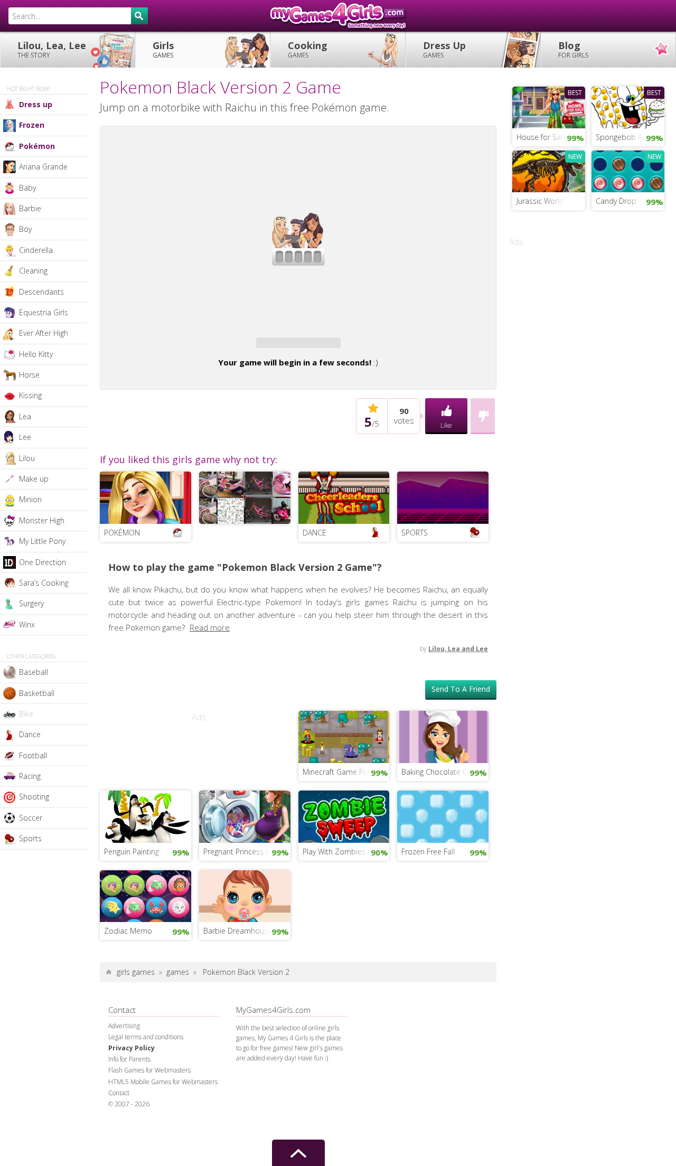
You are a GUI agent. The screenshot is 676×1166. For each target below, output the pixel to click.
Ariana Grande (43, 167)
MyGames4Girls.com (338, 16)
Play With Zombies (334, 882)
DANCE (314, 563)
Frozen (31, 125)
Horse (29, 375)
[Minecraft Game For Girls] (344, 766)
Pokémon (37, 146)
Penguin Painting (131, 882)
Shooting (34, 797)
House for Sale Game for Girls (551, 137)
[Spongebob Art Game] (628, 106)
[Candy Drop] (628, 170)
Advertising (124, 1056)
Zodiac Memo (128, 961)
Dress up (35, 104)
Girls (163, 49)
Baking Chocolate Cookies (445, 802)
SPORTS (414, 563)
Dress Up (444, 49)
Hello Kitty (36, 354)
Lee (25, 437)
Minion (30, 499)
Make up (34, 479)
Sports (30, 838)
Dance (30, 734)
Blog (573, 49)
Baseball (33, 672)
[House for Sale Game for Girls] (548, 106)
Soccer (30, 818)
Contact (118, 1123)
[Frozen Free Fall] (443, 846)
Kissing (30, 395)
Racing (30, 776)
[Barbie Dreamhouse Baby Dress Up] (244, 925)
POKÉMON (122, 563)
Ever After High (43, 333)
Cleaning (33, 271)
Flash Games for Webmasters (149, 1100)
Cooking (307, 49)
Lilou (27, 458)
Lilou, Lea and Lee (458, 679)
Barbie (30, 208)
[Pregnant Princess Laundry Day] (244, 846)
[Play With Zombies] (344, 846)
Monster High (41, 520)
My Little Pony (42, 541)
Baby (27, 188)
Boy (25, 229)
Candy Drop (616, 201)
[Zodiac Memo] (145, 925)
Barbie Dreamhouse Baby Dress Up (246, 961)
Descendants (41, 292)
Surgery (31, 603)
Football (33, 755)
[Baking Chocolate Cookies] (443, 766)
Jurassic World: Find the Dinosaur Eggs (551, 201)
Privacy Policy (131, 1078)
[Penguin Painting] (145, 846)
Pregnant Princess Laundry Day (246, 882)
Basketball (36, 693)
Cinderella (36, 250)
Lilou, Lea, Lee (51, 49)
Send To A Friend (460, 719)
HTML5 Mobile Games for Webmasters (163, 1112)
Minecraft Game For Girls (345, 802)
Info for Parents (129, 1089)
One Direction (42, 562)
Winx (27, 624)
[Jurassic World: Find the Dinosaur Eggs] (548, 170)
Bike (26, 714)
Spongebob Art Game (630, 137)
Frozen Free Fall (428, 882)
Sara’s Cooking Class (53, 583)
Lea (25, 416)
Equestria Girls (43, 312)
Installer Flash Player (298, 167)
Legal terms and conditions (145, 1067)
